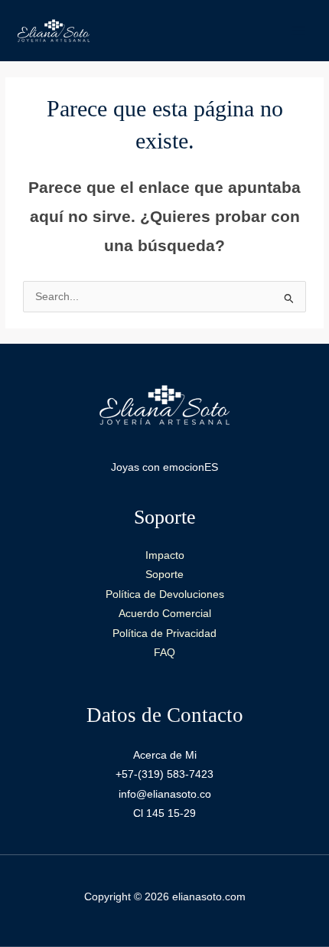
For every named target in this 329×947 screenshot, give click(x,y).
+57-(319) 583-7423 (164, 774)
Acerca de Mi (165, 755)
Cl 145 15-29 (164, 813)
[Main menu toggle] (299, 30)
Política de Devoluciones (165, 594)
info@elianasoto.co (165, 794)
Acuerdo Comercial (165, 613)
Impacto (164, 555)
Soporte (164, 574)
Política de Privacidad (164, 633)
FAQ (164, 652)
